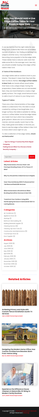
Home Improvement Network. (26, 411)
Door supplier (8, 236)
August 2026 (8, 243)
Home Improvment (29, 28)
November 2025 (9, 264)
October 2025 (8, 266)
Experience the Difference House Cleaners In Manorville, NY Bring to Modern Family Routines (16, 391)
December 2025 (9, 261)
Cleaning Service (9, 226)
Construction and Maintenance (14, 231)
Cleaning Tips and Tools (12, 229)
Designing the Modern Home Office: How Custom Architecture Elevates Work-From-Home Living (18, 351)
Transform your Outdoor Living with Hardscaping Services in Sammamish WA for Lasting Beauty (19, 201)
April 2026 (7, 254)
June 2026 (7, 248)
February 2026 (8, 256)
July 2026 (7, 246)
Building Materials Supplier (12, 223)
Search (32, 157)
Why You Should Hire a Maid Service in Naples (19, 176)
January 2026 (8, 259)
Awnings (6, 218)
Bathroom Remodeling (11, 221)
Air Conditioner (9, 213)
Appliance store (9, 216)
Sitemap (26, 413)
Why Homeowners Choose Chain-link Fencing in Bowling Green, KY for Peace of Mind (18, 167)
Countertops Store (10, 234)
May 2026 (7, 251)
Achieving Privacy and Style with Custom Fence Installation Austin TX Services (17, 311)
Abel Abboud (10, 28)
